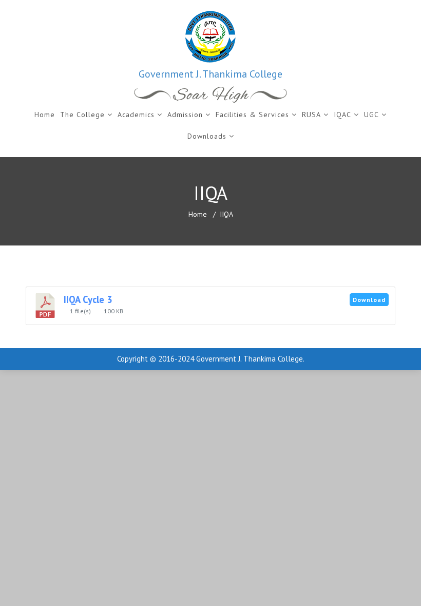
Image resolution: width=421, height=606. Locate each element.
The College (82, 114)
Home (44, 114)
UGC (371, 114)
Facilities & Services (252, 114)
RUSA (311, 114)
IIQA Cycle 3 (88, 299)
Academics (136, 114)
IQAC (342, 114)
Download (369, 300)
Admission (185, 114)
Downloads (206, 136)
